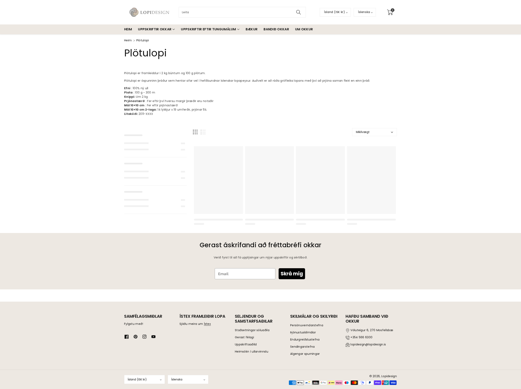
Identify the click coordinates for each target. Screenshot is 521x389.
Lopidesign (389, 376)
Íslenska (176, 379)
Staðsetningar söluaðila (252, 330)
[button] (389, 12)
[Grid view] (195, 132)
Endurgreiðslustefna (305, 339)
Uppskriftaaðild (246, 344)
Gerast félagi (244, 337)
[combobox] (242, 12)
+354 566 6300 (361, 337)
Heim (128, 40)
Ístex (207, 324)
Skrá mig (292, 273)
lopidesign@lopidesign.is (368, 344)
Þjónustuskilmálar (303, 332)
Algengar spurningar (305, 354)
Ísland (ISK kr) (137, 379)
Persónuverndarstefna (306, 325)
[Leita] (298, 12)
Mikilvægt (363, 132)
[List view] (203, 132)
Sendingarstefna (302, 347)
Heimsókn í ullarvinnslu (251, 351)
